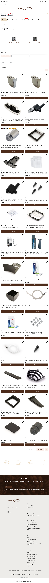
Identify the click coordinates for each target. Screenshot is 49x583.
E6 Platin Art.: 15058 (14, 43)
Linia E (23, 24)
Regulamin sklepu (31, 541)
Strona (39, 70)
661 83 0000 (5, 1)
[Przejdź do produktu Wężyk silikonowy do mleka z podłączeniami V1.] (36, 295)
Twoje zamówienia (31, 504)
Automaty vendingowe (32, 554)
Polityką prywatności (12, 490)
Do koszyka (12, 98)
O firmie (29, 552)
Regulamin (12, 489)
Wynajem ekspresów (31, 556)
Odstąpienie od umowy (32, 537)
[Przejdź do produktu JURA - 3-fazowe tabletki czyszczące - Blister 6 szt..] (12, 322)
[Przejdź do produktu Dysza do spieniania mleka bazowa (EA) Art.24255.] (36, 108)
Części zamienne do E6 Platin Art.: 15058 (20, 55)
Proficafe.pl (3, 24)
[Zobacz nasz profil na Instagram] (10, 512)
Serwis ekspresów (31, 562)
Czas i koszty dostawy (32, 519)
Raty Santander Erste (32, 524)
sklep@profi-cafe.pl (7, 4)
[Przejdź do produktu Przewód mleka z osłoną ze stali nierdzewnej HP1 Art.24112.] (12, 242)
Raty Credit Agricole (31, 526)
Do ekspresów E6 (28, 24)
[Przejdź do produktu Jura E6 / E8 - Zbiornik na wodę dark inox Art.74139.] (36, 82)
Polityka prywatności (31, 539)
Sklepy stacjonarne (31, 564)
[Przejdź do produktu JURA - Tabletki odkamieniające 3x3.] (36, 268)
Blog (28, 535)
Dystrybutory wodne (31, 560)
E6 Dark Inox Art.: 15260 (35, 43)
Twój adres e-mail (8, 484)
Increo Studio (26, 577)
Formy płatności (30, 513)
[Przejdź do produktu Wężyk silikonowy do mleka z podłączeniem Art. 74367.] (12, 348)
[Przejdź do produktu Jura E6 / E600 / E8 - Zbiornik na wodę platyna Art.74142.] (12, 82)
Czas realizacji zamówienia (33, 520)
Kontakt (29, 550)
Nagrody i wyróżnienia (32, 566)
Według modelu (17, 24)
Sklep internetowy (23, 581)
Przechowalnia (30, 507)
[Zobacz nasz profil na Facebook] (8, 512)
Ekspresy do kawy (31, 558)
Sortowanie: (3, 67)
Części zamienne (10, 24)
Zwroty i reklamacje (31, 522)
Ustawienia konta (31, 505)
